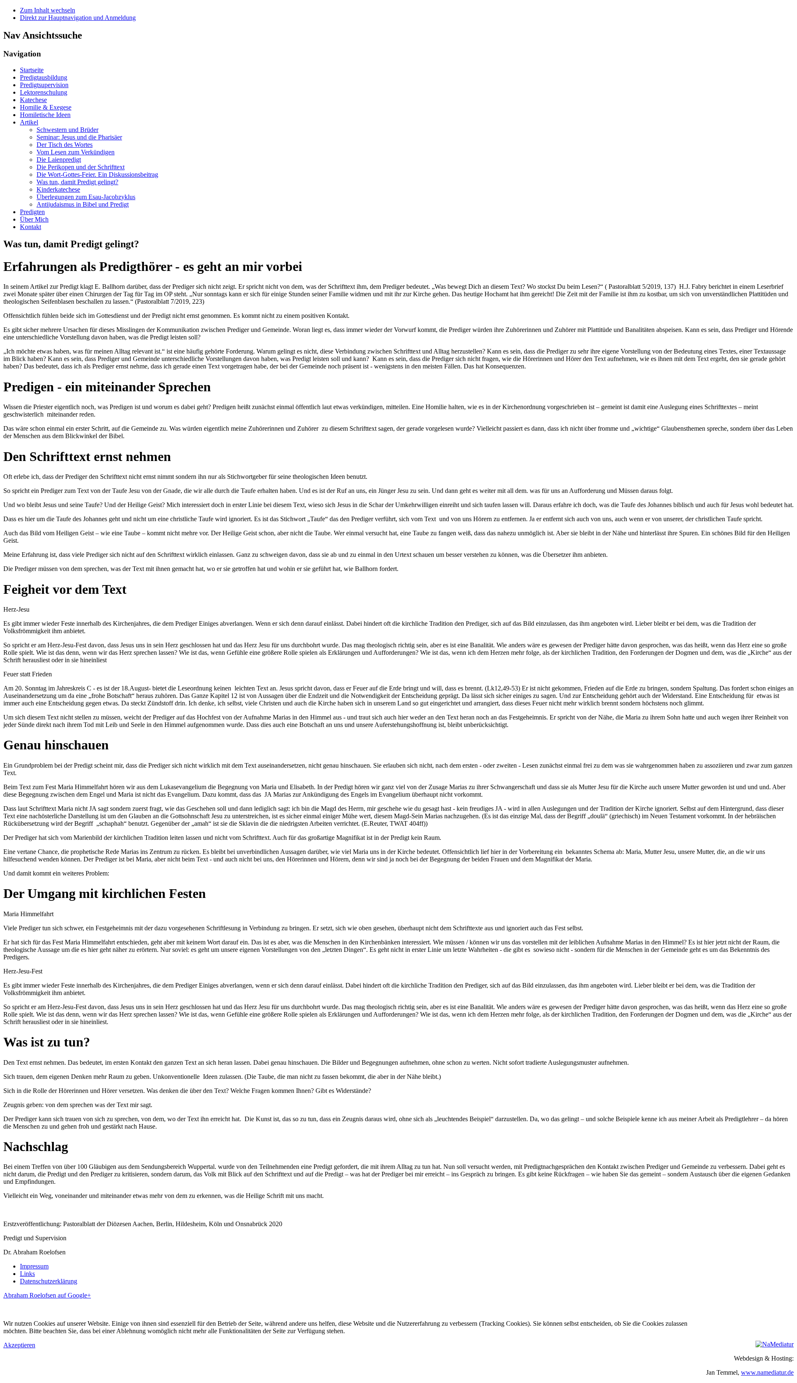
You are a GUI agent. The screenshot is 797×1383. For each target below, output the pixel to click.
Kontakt (30, 226)
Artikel (29, 122)
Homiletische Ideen (45, 114)
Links (27, 1273)
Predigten (32, 211)
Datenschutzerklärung (48, 1281)
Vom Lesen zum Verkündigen (76, 152)
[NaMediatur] (774, 1344)
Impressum (34, 1266)
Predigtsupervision (44, 84)
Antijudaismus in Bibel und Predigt (83, 204)
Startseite (32, 69)
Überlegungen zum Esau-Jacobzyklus (86, 196)
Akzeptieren (19, 1345)
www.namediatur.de (767, 1372)
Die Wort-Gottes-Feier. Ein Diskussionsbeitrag (97, 174)
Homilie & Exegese (45, 107)
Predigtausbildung (43, 77)
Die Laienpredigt (59, 159)
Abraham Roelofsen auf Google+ (47, 1295)
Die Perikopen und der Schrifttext (81, 167)
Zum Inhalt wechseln (47, 10)
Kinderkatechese (58, 189)
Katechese (33, 99)
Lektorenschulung (43, 92)
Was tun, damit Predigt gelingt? (77, 181)
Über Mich (34, 219)
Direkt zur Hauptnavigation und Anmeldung (78, 17)
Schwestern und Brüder (67, 129)
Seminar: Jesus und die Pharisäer (79, 137)
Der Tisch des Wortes (65, 144)
